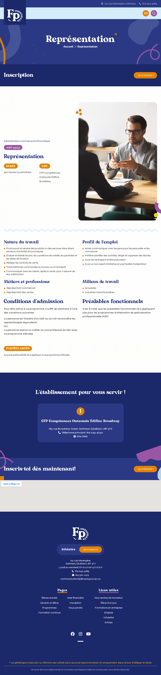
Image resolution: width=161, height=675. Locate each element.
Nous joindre (76, 607)
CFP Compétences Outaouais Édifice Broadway (49, 177)
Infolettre (108, 617)
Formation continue (49, 612)
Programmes (49, 607)
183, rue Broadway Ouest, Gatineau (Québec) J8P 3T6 (80, 428)
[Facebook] (73, 634)
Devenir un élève (49, 602)
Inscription (75, 602)
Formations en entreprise (108, 607)
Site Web (82, 436)
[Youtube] (88, 634)
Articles (109, 622)
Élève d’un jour (109, 602)
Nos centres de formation (108, 597)
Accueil (68, 46)
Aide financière (75, 597)
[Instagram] (81, 634)
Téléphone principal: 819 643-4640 (82, 432)
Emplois (108, 612)
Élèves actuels (49, 597)
